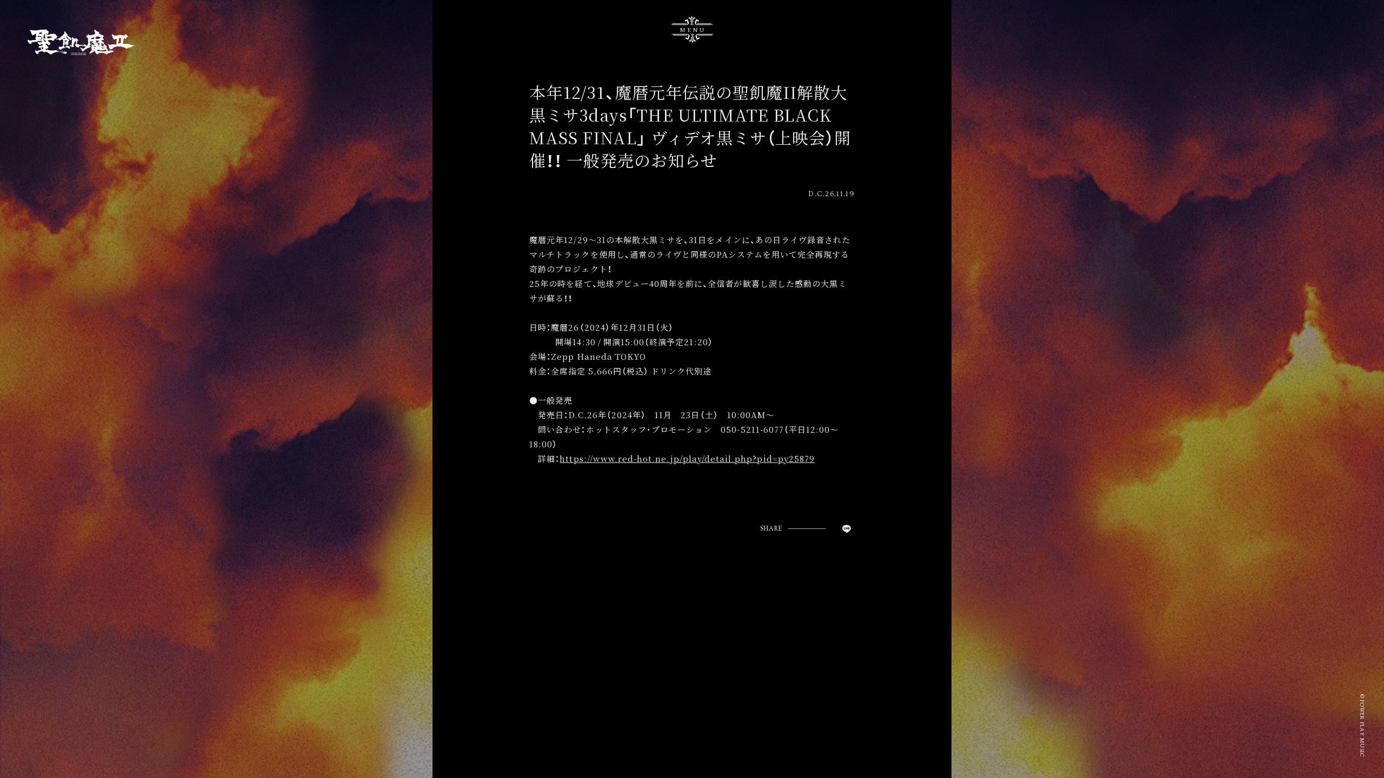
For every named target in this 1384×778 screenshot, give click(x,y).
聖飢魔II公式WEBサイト (82, 42)
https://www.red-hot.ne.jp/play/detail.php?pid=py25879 (687, 459)
